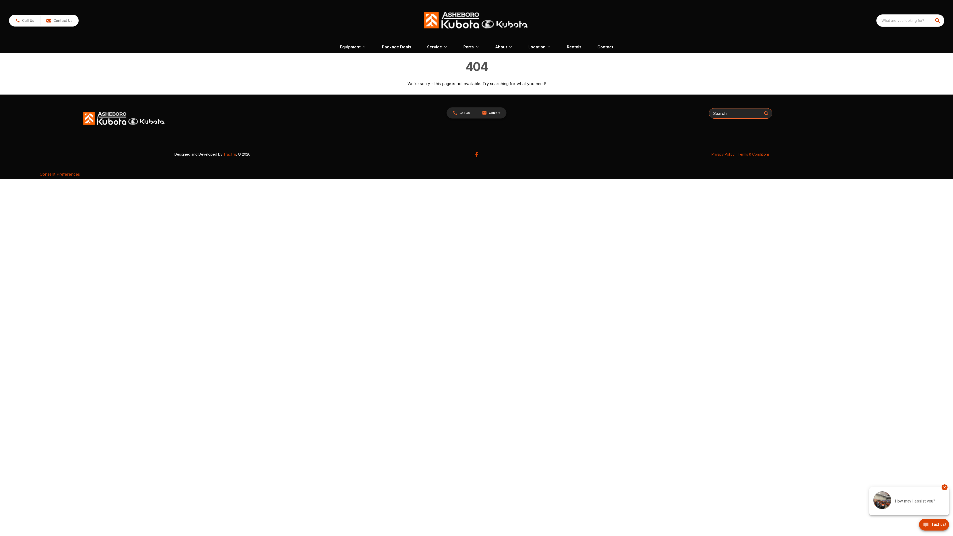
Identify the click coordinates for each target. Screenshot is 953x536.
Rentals (574, 46)
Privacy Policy (723, 154)
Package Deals (396, 46)
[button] (24, 20)
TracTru (229, 154)
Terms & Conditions (754, 154)
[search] (938, 20)
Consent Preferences (60, 174)
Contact (605, 46)
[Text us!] (934, 525)
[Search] (766, 113)
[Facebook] (477, 154)
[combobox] (910, 21)
